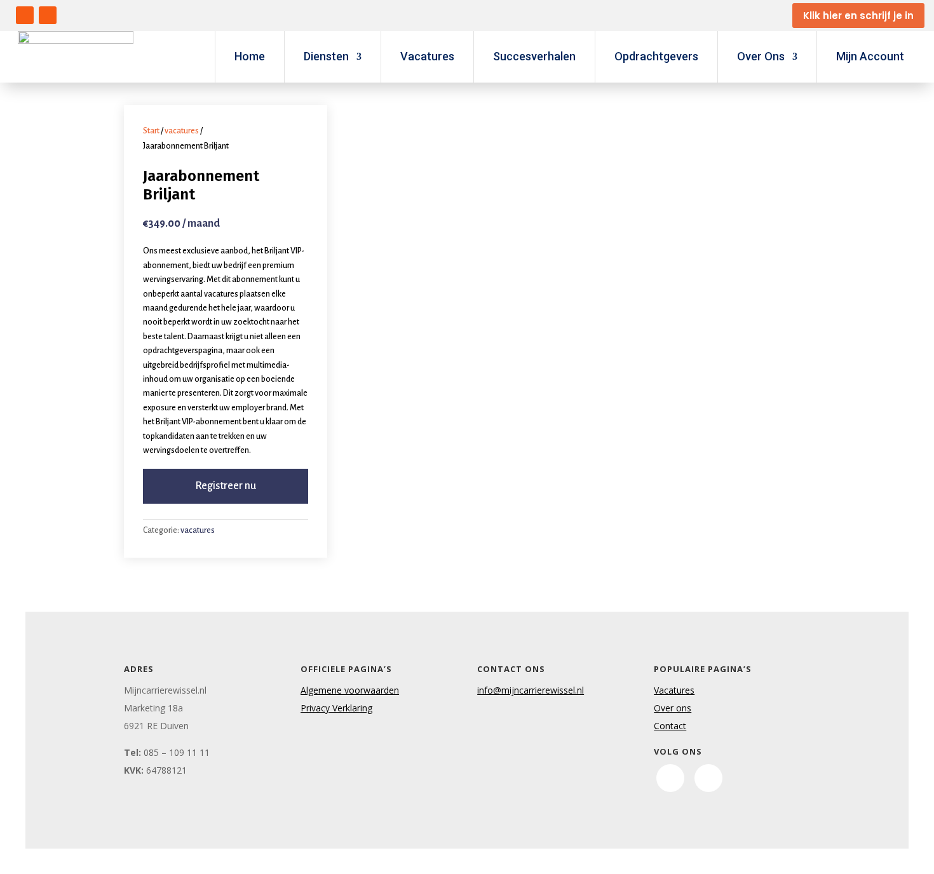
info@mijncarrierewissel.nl (530, 690)
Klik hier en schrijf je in (858, 15)
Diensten (326, 56)
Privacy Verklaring (336, 708)
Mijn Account (870, 56)
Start (151, 130)
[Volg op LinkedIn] (48, 15)
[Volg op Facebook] (25, 15)
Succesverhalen (534, 56)
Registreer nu (225, 486)
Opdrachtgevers (656, 56)
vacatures (182, 130)
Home (249, 56)
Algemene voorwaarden (350, 690)
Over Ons (761, 56)
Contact (670, 726)
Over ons (672, 708)
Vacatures (427, 56)
